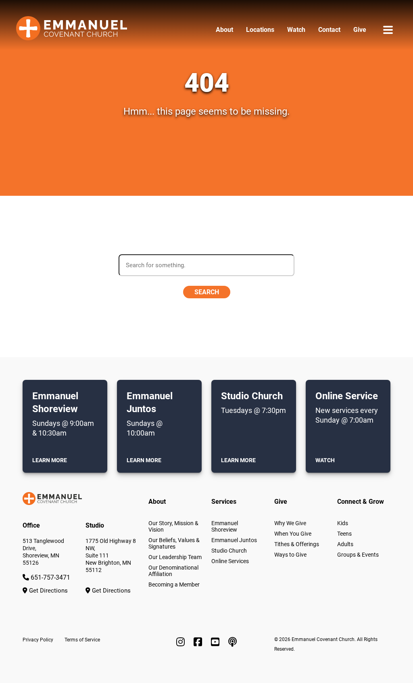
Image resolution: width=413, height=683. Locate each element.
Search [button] (206, 292)
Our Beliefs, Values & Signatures (174, 543)
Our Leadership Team (175, 557)
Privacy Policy (38, 640)
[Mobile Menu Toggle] (388, 30)
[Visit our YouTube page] (216, 642)
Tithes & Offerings (296, 544)
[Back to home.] (71, 30)
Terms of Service (82, 640)
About (224, 30)
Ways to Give (290, 554)
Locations (260, 30)
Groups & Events (358, 554)
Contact (329, 30)
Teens (344, 533)
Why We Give (290, 523)
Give (359, 30)
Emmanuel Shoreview (224, 526)
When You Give (292, 533)
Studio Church (229, 550)
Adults (345, 544)
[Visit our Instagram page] (181, 642)
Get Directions (47, 590)
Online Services (230, 561)
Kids (342, 523)
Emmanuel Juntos (234, 540)
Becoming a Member (174, 584)
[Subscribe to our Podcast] (232, 642)
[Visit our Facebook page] (199, 642)
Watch (296, 30)
